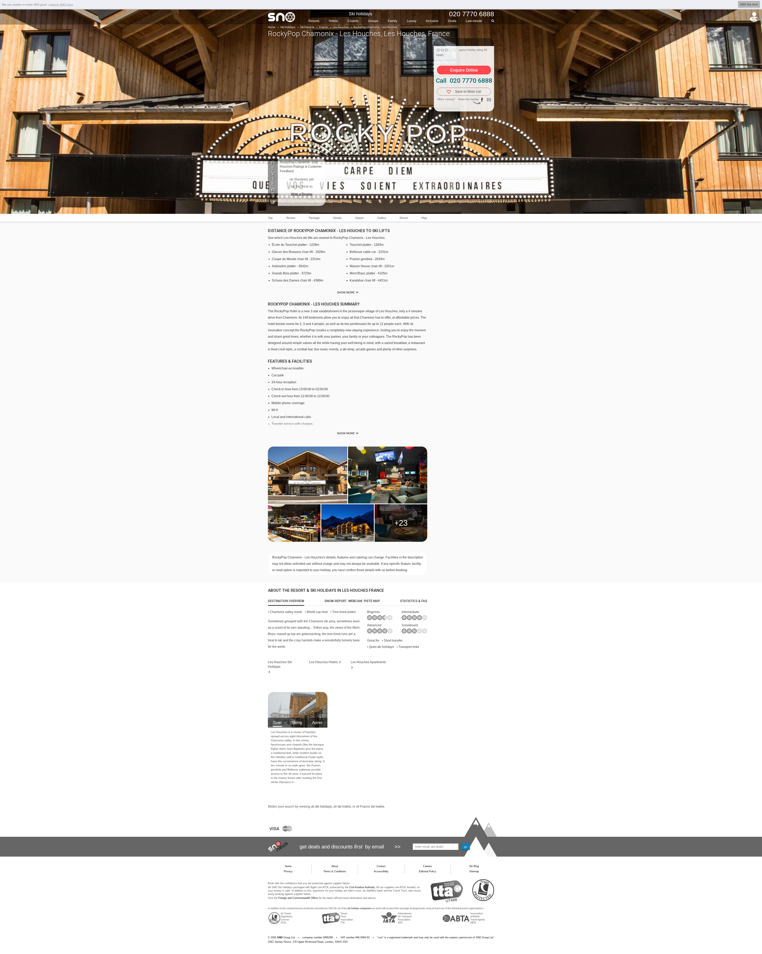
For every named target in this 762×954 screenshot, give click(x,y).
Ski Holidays (287, 27)
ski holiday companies (359, 908)
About (334, 866)
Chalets (352, 21)
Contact (381, 866)
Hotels (333, 21)
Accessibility (381, 871)
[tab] (286, 601)
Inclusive (432, 21)
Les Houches (341, 27)
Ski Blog (474, 866)
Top (270, 217)
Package (314, 217)
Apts (368, 662)
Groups (373, 21)
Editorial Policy (427, 871)
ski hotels (344, 806)
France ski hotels (372, 806)
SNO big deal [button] (749, 4)
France (323, 27)
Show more (346, 292)
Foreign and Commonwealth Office (298, 897)
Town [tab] (277, 722)
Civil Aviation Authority (362, 887)
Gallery (381, 217)
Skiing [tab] (297, 722)
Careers (427, 866)
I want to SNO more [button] (60, 4)
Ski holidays (360, 13)
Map (424, 217)
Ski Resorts (307, 27)
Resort (404, 217)
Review (290, 217)
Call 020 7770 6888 (464, 80)
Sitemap (474, 871)
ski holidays (323, 806)
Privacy (288, 871)
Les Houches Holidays (280, 664)
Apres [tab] (317, 722)
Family (392, 21)
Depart (359, 217)
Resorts (313, 21)
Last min (474, 21)
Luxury (411, 21)
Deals (452, 21)
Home (271, 27)
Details (337, 217)
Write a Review (301, 194)
